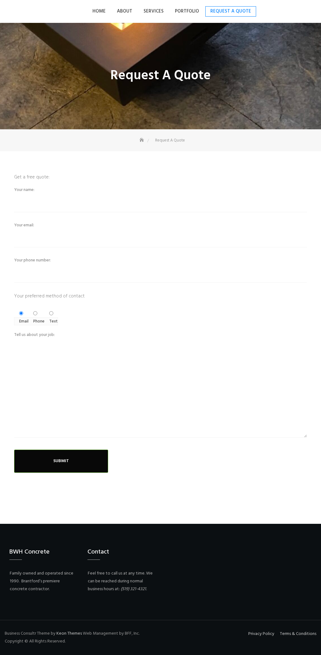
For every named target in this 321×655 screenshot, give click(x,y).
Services (154, 11)
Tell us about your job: (34, 335)
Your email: (24, 225)
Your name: (24, 190)
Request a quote (230, 11)
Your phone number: (32, 260)
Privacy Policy (261, 633)
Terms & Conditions (298, 633)
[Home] (142, 140)
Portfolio (187, 11)
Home (99, 11)
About (124, 11)
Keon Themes (69, 633)
